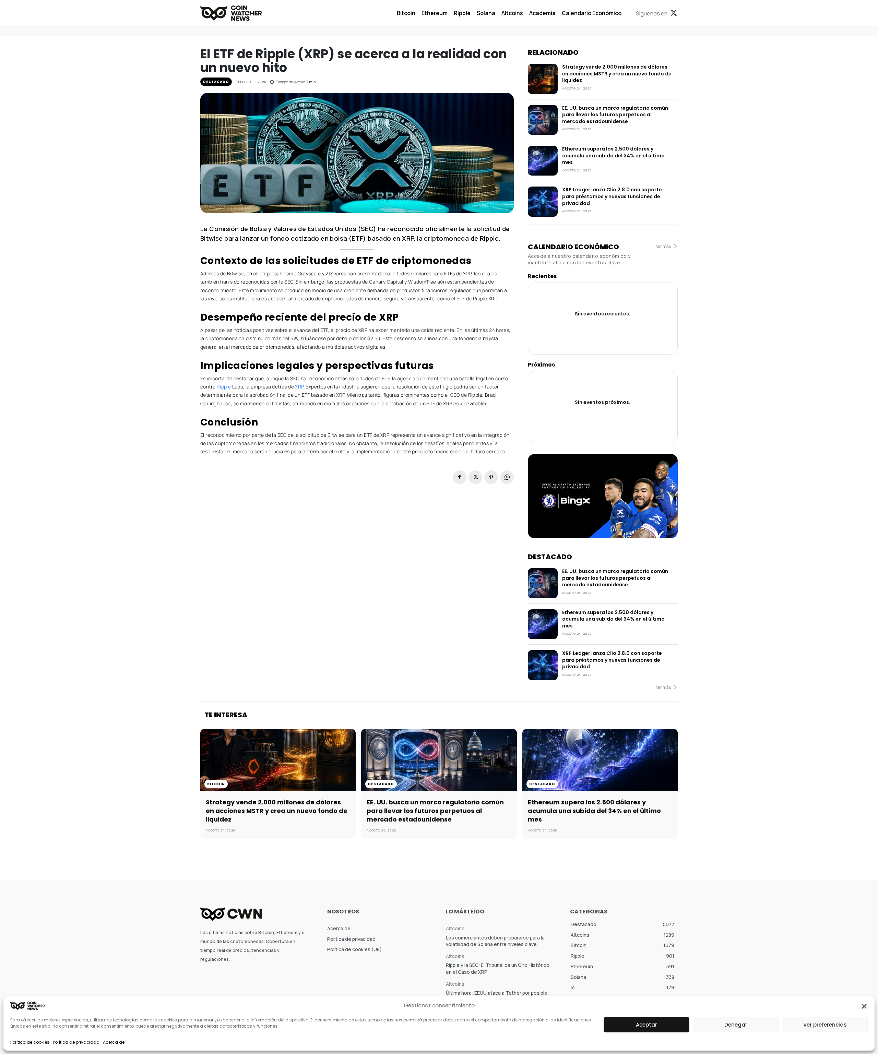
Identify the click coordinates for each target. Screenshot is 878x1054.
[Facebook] (459, 477)
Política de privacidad (76, 1042)
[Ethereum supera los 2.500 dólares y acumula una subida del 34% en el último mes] (543, 161)
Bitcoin (216, 784)
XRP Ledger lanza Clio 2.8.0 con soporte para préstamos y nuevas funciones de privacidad (612, 196)
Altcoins (455, 929)
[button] (864, 1005)
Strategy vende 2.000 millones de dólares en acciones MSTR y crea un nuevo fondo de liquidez (617, 73)
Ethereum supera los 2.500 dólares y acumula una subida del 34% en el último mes (613, 155)
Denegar (735, 1024)
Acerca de (113, 1042)
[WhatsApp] (507, 477)
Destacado (216, 82)
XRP (299, 386)
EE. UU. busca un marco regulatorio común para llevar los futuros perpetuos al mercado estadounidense (615, 115)
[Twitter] (673, 13)
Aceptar (646, 1024)
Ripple (224, 386)
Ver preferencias (825, 1024)
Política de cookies (29, 1042)
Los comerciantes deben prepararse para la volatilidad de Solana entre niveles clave (495, 941)
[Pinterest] (491, 477)
